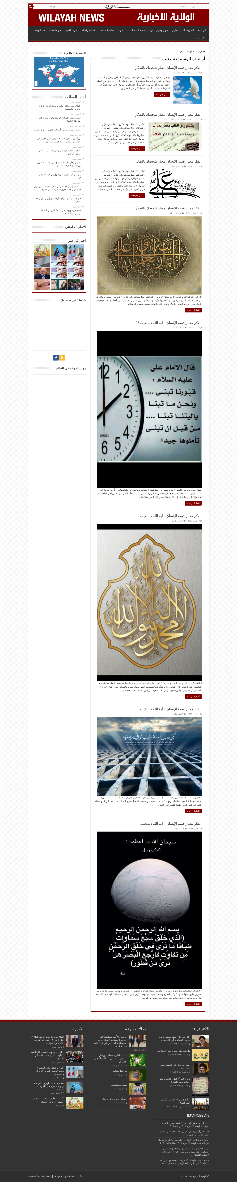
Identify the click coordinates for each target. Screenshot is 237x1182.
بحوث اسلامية (55, 30)
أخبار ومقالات (187, 30)
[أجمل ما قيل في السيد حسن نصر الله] (200, 1069)
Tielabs (70, 1176)
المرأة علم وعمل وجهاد (114, 1098)
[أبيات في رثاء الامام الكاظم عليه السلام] (200, 1104)
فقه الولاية (40, 30)
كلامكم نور (200, 37)
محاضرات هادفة (106, 30)
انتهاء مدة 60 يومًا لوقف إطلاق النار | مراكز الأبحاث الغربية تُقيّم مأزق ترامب (47, 1040)
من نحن (204, 6)
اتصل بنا (194, 6)
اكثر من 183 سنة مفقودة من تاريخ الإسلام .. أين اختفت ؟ (174, 1038)
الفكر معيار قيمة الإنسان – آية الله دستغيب (171, 516)
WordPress (45, 1176)
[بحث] (30, 6)
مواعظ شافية (119, 1070)
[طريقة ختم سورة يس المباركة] (200, 1055)
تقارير (175, 30)
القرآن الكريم (71, 30)
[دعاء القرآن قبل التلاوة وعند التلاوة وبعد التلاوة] (200, 1086)
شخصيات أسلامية (136, 30)
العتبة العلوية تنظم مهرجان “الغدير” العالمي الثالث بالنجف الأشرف (110, 1058)
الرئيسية (202, 30)
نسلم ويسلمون (119, 1084)
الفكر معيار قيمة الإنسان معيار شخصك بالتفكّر (169, 68)
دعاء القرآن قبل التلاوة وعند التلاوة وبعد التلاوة (175, 1080)
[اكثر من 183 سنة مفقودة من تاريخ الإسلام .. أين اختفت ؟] (200, 1041)
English (183, 6)
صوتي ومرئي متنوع (159, 30)
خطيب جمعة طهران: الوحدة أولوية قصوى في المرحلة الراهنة (49, 1086)
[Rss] (54, 7)
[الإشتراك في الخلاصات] (91, 58)
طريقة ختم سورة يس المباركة (173, 1050)
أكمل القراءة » (162, 94)
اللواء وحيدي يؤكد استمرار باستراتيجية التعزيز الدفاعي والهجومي (49, 1070)
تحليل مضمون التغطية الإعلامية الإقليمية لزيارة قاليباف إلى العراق (47, 1055)
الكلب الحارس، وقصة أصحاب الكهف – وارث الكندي (48, 1100)
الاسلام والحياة (89, 30)
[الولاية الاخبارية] (166, 17)
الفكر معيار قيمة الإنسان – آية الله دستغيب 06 (169, 323)
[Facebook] (51, 7)
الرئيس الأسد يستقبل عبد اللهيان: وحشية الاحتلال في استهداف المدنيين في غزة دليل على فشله (110, 1041)
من (121, 30)
